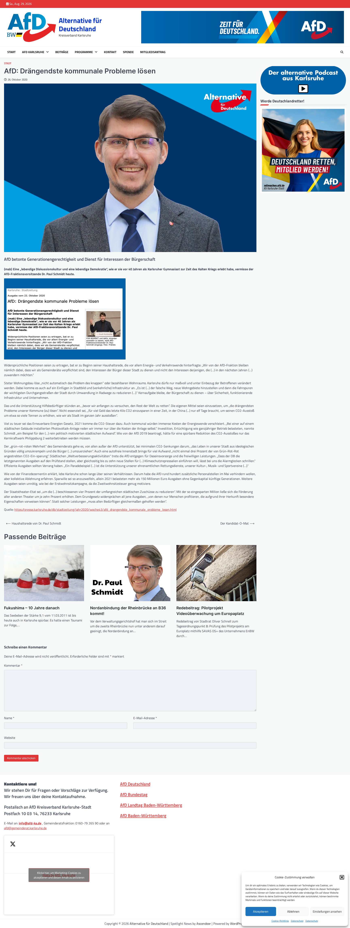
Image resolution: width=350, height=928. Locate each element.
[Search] (342, 52)
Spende (128, 52)
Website (9, 737)
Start (11, 52)
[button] (342, 877)
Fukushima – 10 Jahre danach (32, 608)
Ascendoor (203, 923)
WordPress (237, 923)
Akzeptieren (260, 911)
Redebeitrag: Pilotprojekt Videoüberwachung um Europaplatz (210, 611)
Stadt (7, 63)
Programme (84, 52)
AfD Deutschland (135, 784)
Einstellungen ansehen (327, 911)
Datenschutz (297, 921)
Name (9, 718)
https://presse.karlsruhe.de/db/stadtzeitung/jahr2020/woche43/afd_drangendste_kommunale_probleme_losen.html (95, 509)
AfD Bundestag (133, 794)
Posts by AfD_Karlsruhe (59, 875)
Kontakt (110, 52)
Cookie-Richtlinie (280, 921)
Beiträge (61, 52)
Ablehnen (293, 911)
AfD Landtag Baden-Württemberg (151, 805)
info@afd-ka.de (30, 823)
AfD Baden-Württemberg (143, 815)
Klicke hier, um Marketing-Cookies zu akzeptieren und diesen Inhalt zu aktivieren (59, 875)
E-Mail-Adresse (145, 718)
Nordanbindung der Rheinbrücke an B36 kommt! (128, 611)
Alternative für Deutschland (80, 24)
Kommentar (13, 665)
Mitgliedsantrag (152, 52)
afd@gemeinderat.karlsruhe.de (25, 828)
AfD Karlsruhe (33, 52)
